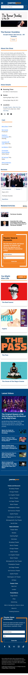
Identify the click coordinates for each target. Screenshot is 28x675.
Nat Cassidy (5, 130)
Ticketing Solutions (14, 611)
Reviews (18, 189)
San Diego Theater (14, 567)
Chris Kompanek (6, 189)
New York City (17, 34)
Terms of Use (12, 668)
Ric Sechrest (5, 157)
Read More (5, 199)
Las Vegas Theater (14, 501)
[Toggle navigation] (1, 3)
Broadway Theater (14, 488)
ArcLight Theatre (7, 107)
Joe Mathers (5, 147)
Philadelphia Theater (14, 507)
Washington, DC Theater (14, 517)
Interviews (14, 539)
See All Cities (14, 523)
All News (14, 580)
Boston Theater (14, 498)
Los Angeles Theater (14, 495)
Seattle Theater (14, 514)
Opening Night (14, 536)
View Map (5, 110)
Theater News (14, 529)
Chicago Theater (14, 492)
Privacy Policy (5, 668)
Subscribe (14, 261)
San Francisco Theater (14, 510)
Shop (14, 599)
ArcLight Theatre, (8, 34)
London (14, 589)
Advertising (14, 602)
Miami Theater (14, 504)
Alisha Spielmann (6, 162)
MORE (21, 277)
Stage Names (14, 595)
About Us (14, 608)
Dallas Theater (14, 551)
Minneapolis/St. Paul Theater (14, 520)
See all (25, 206)
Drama (13, 39)
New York (14, 586)
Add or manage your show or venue (14, 605)
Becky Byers (5, 126)
